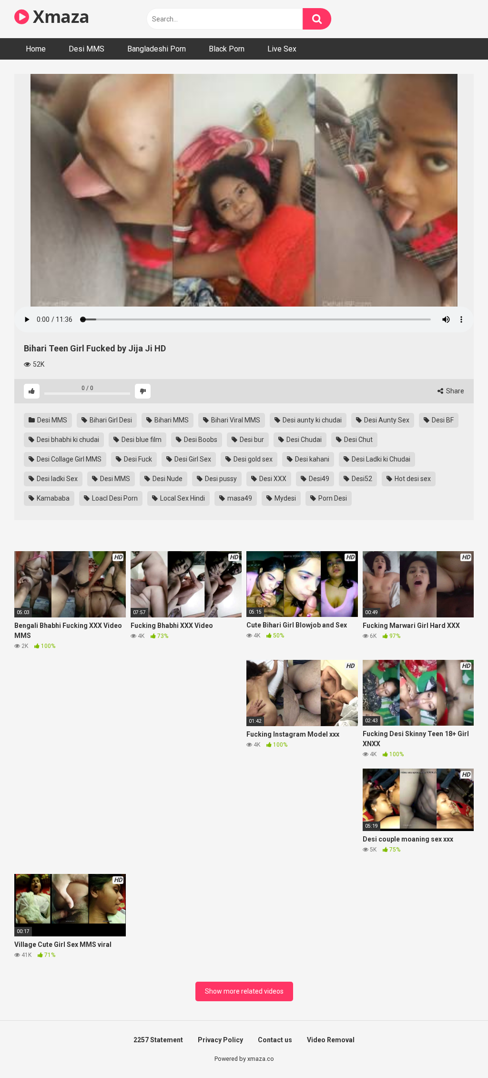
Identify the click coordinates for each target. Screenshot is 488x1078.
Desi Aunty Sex (386, 420)
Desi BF (442, 420)
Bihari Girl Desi (110, 420)
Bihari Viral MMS (235, 420)
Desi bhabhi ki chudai (67, 439)
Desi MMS (86, 48)
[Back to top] (456, 1049)
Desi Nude (167, 479)
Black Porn (226, 48)
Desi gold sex (252, 459)
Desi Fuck (137, 459)
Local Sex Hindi (182, 498)
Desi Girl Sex (192, 459)
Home (36, 48)
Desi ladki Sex (56, 479)
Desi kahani (311, 459)
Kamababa (52, 498)
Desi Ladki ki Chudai (380, 459)
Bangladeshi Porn (156, 48)
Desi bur (251, 439)
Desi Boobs (200, 439)
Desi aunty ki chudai (311, 420)
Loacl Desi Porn (114, 498)
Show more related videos (244, 991)
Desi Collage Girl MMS (68, 459)
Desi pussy (220, 479)
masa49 (239, 498)
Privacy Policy (220, 1040)
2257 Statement (158, 1040)
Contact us (275, 1040)
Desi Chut (358, 439)
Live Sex (281, 48)
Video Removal (331, 1040)
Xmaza (59, 16)
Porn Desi (332, 498)
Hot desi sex (412, 479)
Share (454, 391)
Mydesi (284, 498)
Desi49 (318, 479)
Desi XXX (272, 479)
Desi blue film (141, 439)
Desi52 (361, 479)
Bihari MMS (171, 420)
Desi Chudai (303, 439)
